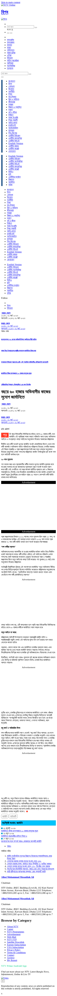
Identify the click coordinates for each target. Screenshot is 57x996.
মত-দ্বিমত (12, 96)
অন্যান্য (10, 68)
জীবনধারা (11, 102)
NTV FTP (12, 939)
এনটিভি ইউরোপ (14, 135)
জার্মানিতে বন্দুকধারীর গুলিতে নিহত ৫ (14, 836)
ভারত (9, 47)
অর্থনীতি (11, 91)
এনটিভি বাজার (13, 146)
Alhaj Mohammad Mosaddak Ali (17, 877)
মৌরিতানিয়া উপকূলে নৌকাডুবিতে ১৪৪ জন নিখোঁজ (16, 384)
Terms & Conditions (16, 952)
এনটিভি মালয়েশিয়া (15, 138)
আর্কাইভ (11, 182)
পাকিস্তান (10, 50)
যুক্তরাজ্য (10, 42)
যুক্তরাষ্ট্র (10, 40)
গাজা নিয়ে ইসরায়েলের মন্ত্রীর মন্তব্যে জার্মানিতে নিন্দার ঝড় (18, 351)
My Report (12, 960)
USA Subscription (15, 947)
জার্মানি (4, 816)
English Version (15, 143)
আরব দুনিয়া (11, 52)
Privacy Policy (13, 950)
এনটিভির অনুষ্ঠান (14, 177)
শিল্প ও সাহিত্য (13, 99)
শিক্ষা (10, 94)
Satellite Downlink (15, 942)
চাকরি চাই (12, 125)
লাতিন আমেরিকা (13, 60)
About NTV (12, 926)
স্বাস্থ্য (10, 104)
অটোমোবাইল (13, 128)
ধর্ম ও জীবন (12, 112)
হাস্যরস (11, 130)
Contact (10, 955)
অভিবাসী (13, 816)
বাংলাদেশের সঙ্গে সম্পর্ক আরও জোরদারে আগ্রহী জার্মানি (21, 841)
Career (10, 929)
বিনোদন (11, 89)
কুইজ (10, 184)
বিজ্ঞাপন (11, 179)
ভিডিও (10, 171)
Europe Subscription (16, 945)
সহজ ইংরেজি (13, 117)
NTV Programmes (15, 932)
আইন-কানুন (12, 122)
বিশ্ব (4, 12)
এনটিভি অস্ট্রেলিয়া (15, 161)
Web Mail (11, 937)
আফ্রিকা (10, 63)
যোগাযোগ (12, 151)
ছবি (9, 174)
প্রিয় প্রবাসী (13, 120)
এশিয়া (9, 55)
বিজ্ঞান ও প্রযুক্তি (14, 107)
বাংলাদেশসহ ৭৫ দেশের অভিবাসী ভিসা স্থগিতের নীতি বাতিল (19, 339)
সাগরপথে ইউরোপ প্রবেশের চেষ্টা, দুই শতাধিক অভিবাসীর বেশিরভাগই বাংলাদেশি (24, 362)
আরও (9, 846)
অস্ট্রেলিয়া (11, 65)
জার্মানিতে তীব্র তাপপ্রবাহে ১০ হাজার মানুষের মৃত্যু (16, 373)
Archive (10, 957)
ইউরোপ (10, 58)
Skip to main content (10, 2)
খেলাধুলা (11, 86)
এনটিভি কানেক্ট (13, 148)
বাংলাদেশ (11, 81)
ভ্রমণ (10, 109)
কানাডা (9, 45)
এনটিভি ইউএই (13, 141)
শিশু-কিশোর (12, 133)
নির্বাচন (10, 115)
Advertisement (13, 934)
